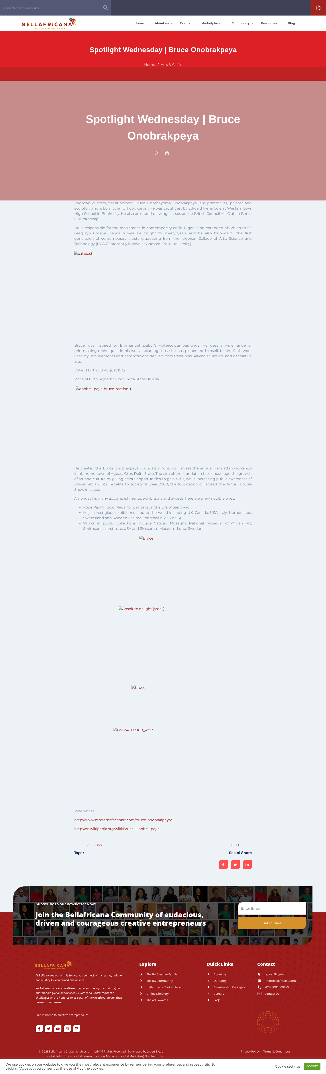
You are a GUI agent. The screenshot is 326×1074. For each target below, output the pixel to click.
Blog (291, 23)
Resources (269, 23)
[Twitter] (48, 1028)
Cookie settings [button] (287, 1066)
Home (139, 23)
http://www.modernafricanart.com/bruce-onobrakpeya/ (123, 820)
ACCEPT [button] (312, 1066)
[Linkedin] (76, 1028)
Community (241, 23)
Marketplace (210, 23)
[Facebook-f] (39, 1028)
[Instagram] (67, 1028)
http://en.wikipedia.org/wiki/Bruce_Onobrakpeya (116, 829)
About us (162, 23)
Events (185, 23)
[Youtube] (57, 1028)
